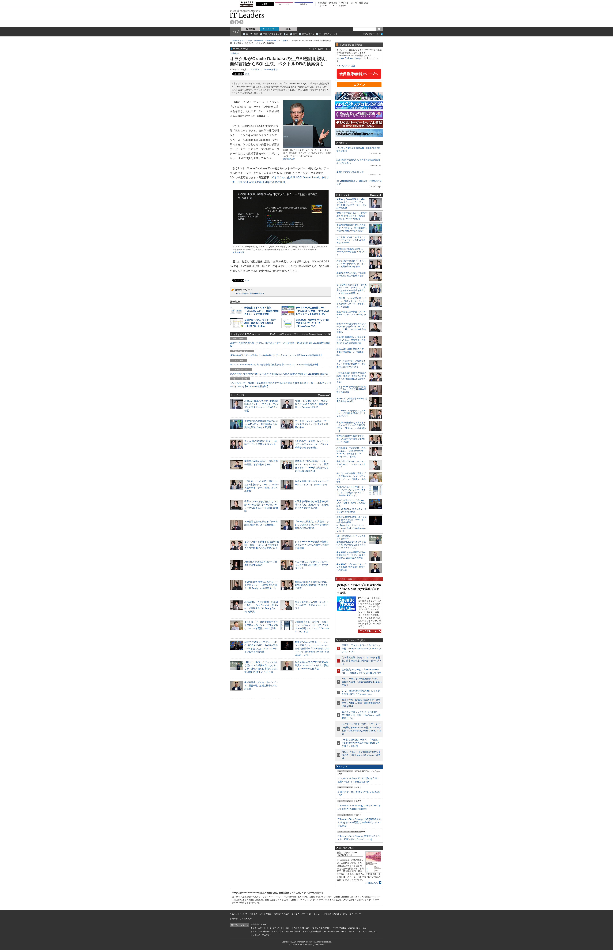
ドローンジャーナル (367, 931)
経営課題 (250, 29)
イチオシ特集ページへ (368, 631)
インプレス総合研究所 (320, 928)
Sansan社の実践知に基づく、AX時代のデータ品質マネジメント (351, 252)
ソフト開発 (343, 3)
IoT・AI (354, 3)
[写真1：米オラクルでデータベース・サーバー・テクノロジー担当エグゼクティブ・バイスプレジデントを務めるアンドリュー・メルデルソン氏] (307, 147)
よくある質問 (246, 918)
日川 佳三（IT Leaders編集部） (265, 69)
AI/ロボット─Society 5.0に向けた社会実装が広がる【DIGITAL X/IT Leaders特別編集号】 (274, 364)
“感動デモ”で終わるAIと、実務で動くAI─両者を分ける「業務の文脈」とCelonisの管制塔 (311, 404)
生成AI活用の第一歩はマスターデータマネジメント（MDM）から (351, 314)
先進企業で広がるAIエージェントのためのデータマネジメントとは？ (311, 605)
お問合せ (234, 918)
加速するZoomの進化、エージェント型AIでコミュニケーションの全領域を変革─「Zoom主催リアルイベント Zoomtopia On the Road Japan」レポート (312, 648)
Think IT (288, 928)
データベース (272, 40)
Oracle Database (256, 293)
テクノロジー (269, 29)
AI (287, 34)
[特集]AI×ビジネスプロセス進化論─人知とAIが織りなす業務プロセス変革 (359, 588)
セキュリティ (308, 34)
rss (241, 22)
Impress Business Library (348, 58)
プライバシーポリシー (311, 914)
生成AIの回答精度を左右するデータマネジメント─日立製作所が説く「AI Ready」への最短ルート (261, 585)
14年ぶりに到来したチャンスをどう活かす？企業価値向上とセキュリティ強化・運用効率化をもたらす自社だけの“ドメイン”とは (351, 542)
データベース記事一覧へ (318, 49)
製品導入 (303, 4)
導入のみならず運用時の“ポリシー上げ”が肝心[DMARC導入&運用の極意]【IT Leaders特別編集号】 (279, 374)
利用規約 (253, 914)
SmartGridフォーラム (357, 928)
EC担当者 (333, 3)
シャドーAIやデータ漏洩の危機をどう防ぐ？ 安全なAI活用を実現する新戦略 (312, 544)
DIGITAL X (352, 931)
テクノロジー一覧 (256, 40)
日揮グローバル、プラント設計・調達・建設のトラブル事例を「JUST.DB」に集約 (261, 323)
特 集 (288, 29)
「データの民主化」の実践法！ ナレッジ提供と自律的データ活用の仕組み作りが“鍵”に (312, 524)
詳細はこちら (372, 883)
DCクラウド (284, 4)
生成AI (245, 293)
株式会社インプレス (259, 924)
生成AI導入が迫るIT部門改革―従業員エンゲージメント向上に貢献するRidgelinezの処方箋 (312, 665)
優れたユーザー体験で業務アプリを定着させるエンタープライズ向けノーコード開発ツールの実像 (261, 625)
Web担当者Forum (301, 928)
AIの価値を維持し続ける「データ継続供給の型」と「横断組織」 (351, 352)
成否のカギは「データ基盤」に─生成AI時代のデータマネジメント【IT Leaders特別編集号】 (276, 355)
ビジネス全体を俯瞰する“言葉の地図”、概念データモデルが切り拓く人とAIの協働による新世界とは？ (261, 544)
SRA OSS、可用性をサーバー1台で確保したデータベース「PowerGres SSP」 (312, 323)
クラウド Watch (339, 928)
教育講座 (342, 6)
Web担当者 (322, 3)
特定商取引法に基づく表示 (335, 914)
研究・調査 (363, 3)
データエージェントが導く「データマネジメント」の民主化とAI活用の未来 (312, 424)
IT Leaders (247, 15)
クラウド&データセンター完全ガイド (267, 928)
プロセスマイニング (272, 34)
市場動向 (284, 40)
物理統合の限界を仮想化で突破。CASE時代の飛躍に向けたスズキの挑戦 (312, 585)
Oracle (238, 293)
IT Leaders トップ (237, 40)
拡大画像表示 (289, 159)
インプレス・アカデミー (261, 935)
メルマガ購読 (265, 914)
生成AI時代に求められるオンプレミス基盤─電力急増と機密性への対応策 (261, 685)
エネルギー (322, 6)
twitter (232, 22)
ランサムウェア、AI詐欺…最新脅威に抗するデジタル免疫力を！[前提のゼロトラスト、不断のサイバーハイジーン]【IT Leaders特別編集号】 (280, 384)
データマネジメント (328, 34)
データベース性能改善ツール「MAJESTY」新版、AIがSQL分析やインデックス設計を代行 (312, 310)
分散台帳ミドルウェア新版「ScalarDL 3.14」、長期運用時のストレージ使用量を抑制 (261, 310)
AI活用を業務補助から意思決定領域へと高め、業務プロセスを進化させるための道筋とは (312, 504)
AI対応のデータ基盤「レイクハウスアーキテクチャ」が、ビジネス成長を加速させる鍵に (312, 444)
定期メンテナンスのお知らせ (350, 172)
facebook (237, 22)
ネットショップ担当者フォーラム (265, 931)
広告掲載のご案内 (281, 914)
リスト (247, 74)
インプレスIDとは (347, 65)
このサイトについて (238, 914)
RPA (295, 34)
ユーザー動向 (252, 34)
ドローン (332, 6)
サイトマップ (355, 914)
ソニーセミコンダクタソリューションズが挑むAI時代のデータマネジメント (312, 564)
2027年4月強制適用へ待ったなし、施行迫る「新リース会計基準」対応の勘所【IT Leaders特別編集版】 (280, 344)
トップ (235, 31)
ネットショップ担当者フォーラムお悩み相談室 (301, 931)
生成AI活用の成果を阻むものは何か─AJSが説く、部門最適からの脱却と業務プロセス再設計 (261, 424)
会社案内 (295, 914)
